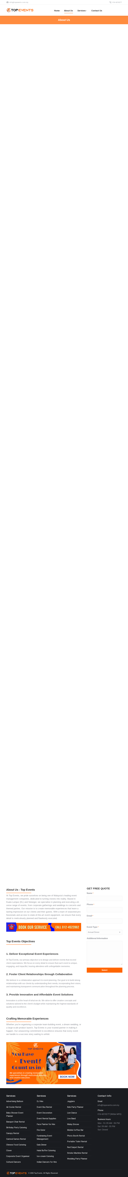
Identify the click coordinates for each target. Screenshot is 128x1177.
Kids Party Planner (75, 1107)
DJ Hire (40, 1101)
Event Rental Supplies (46, 1118)
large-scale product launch (20, 1028)
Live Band (71, 1118)
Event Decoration (44, 1113)
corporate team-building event (47, 1024)
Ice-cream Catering (45, 1156)
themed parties (13, 908)
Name (90, 893)
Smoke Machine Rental (77, 1153)
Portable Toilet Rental (77, 1141)
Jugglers (71, 1101)
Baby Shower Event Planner (14, 1114)
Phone (90, 904)
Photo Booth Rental (76, 1136)
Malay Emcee (73, 1124)
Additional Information (97, 938)
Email (90, 916)
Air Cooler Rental (13, 1107)
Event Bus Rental (44, 1107)
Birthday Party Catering (16, 1127)
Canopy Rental (12, 1133)
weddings (61, 905)
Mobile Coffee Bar (75, 1130)
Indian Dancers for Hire (47, 1162)
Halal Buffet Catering (46, 1150)
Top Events (14, 895)
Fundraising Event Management (44, 1137)
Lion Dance (72, 1113)
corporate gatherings (42, 905)
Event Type (92, 927)
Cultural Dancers (13, 1162)
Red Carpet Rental (75, 1147)
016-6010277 (117, 2)
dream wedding (71, 1024)
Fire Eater (41, 1130)
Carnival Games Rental (16, 1139)
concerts (72, 905)
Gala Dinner (41, 1145)
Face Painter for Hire (46, 1124)
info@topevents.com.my (18, 2)
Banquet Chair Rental (15, 1122)
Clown (9, 1150)
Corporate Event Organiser (18, 1156)
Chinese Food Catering (16, 1145)
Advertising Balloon (14, 1101)
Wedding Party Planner (77, 1159)
